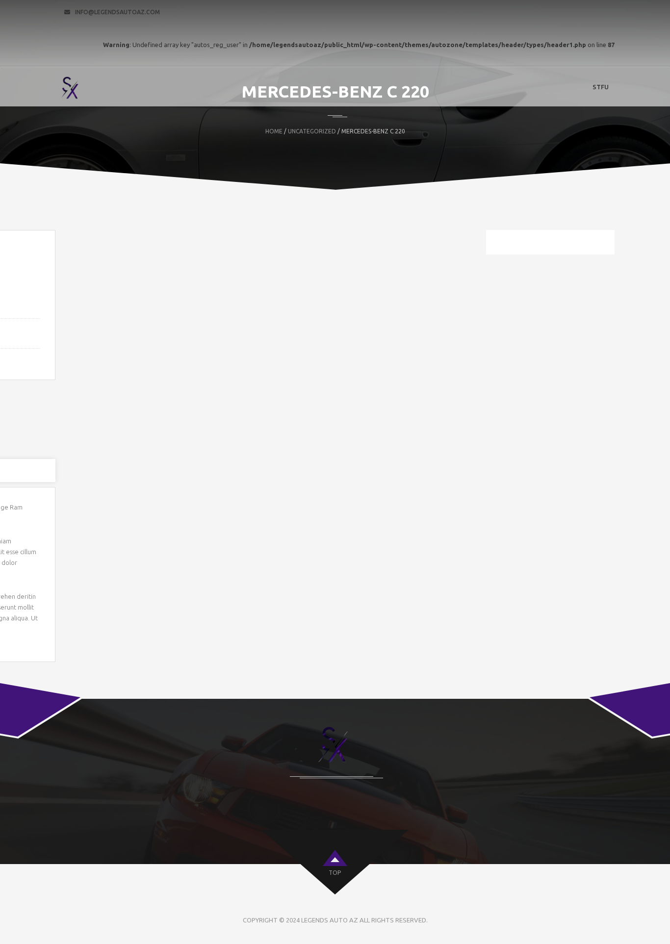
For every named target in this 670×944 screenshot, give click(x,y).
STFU (601, 86)
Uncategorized (312, 131)
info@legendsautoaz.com (117, 12)
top (335, 872)
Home (274, 131)
